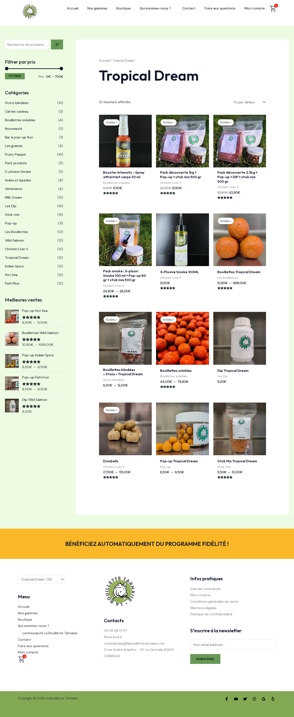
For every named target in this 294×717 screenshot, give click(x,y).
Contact (189, 8)
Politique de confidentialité (211, 614)
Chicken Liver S (16, 249)
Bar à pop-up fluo (19, 137)
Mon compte (254, 8)
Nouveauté (13, 128)
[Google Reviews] (264, 699)
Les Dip (10, 206)
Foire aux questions (220, 8)
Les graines (14, 146)
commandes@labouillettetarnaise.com (134, 643)
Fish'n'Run (12, 283)
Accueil (72, 8)
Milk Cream (13, 197)
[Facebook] (227, 699)
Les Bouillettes (16, 232)
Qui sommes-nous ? (155, 8)
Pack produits (16, 163)
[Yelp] (273, 699)
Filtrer (15, 76)
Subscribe (205, 659)
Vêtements (13, 189)
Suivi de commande (205, 589)
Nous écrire (113, 637)
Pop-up (11, 223)
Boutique (123, 8)
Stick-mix (12, 214)
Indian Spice (14, 266)
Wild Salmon (14, 240)
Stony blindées (16, 103)
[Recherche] (57, 44)
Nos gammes (97, 8)
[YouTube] (236, 699)
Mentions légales (203, 608)
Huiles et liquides (18, 180)
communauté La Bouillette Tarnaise (49, 633)
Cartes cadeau (16, 111)
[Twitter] (245, 699)
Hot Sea (11, 275)
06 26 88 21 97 (115, 630)
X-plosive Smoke (18, 171)
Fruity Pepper (15, 154)
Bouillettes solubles (20, 120)
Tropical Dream (17, 257)
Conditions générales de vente (214, 601)
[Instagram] (254, 699)
